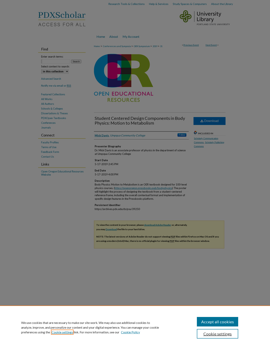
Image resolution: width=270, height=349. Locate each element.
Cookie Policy (130, 332)
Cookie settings (62, 332)
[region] (135, 327)
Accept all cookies (217, 321)
